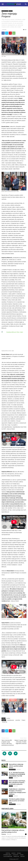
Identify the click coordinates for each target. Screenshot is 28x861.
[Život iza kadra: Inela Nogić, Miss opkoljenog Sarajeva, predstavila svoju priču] (5, 782)
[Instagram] (10, 753)
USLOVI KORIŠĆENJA (7, 856)
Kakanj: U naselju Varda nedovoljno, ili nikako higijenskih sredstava (20, 742)
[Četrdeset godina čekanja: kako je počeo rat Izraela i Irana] (5, 801)
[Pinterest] (10, 33)
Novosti (10, 786)
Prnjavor (23, 720)
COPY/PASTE (15, 854)
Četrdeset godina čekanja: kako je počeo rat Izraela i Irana (17, 800)
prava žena (18, 720)
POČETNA (8, 853)
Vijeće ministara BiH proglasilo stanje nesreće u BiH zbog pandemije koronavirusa (8, 743)
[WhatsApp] (13, 33)
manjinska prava (10, 720)
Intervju (10, 777)
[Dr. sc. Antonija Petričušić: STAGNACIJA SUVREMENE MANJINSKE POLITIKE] (5, 774)
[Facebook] (3, 33)
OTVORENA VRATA (7, 854)
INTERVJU (19, 853)
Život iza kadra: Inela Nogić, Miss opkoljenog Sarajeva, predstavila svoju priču (17, 782)
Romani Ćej (4, 722)
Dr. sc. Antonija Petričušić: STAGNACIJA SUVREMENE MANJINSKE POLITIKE (17, 774)
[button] (2, 4)
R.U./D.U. (8, 718)
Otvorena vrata (5, 8)
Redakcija (4, 834)
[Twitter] (6, 33)
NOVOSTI (13, 853)
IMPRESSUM (16, 856)
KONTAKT (22, 856)
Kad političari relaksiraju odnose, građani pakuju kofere (16, 765)
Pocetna (10, 11)
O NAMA (21, 854)
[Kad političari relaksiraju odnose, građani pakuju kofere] (5, 765)
